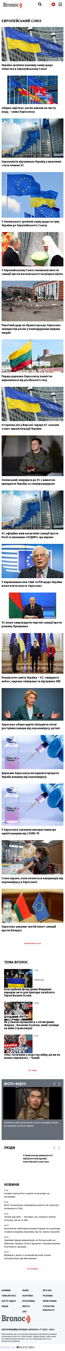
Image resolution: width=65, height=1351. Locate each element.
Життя (26, 1306)
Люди (5, 1306)
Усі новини (32, 1268)
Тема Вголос (9, 1295)
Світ (24, 1311)
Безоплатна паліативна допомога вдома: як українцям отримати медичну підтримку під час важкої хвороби (32, 1230)
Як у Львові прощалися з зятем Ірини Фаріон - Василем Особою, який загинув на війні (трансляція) (31, 1025)
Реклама (48, 1295)
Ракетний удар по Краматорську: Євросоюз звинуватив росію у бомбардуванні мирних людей (31, 329)
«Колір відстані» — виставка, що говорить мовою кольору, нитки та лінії (30, 1218)
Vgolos (12, 5)
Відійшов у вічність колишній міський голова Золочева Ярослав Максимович (27, 1257)
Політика (27, 1295)
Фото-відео (9, 1301)
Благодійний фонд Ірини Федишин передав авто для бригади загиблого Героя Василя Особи (29, 992)
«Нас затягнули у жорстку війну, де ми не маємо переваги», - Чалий (32, 1056)
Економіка (28, 1301)
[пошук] (40, 4)
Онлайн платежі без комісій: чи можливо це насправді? (27, 1195)
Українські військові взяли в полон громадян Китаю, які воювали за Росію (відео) (31, 1124)
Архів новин (49, 1301)
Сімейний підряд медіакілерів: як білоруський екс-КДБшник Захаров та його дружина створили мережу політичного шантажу (32, 1243)
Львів (25, 1290)
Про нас (47, 1290)
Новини (6, 1290)
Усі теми (32, 1070)
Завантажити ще (32, 943)
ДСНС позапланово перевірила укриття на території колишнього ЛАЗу (31, 1207)
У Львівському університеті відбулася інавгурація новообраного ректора (38, 1158)
